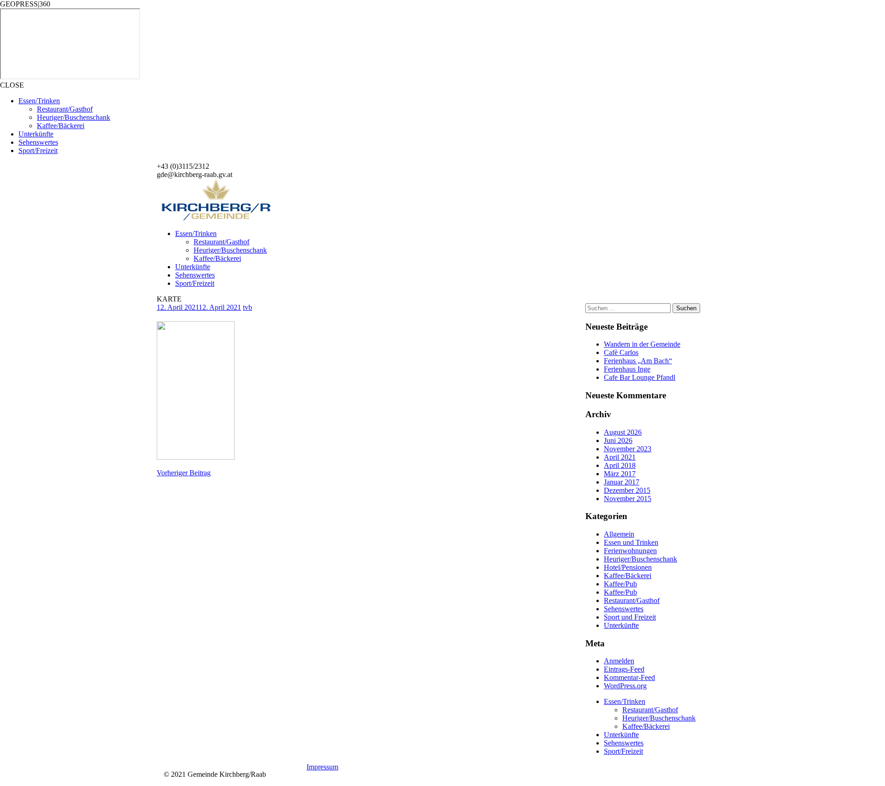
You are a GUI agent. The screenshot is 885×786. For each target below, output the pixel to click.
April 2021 (620, 457)
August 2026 (623, 432)
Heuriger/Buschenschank (73, 117)
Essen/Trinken (39, 101)
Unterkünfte (35, 134)
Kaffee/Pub (620, 584)
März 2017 (620, 474)
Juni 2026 (618, 440)
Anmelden (619, 661)
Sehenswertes (38, 142)
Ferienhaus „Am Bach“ (638, 361)
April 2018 (620, 465)
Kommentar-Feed (629, 677)
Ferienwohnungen (630, 551)
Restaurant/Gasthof (65, 109)
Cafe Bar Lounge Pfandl (639, 377)
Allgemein (619, 534)
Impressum (322, 767)
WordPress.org (625, 686)
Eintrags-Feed (624, 669)
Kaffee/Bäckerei (60, 126)
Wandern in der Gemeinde (642, 344)
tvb (247, 307)
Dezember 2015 (627, 490)
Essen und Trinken (631, 542)
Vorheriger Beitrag (184, 473)
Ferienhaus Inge (627, 369)
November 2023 (627, 449)
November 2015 (627, 498)
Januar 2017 (621, 482)
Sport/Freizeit (38, 150)
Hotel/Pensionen (628, 567)
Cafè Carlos (621, 352)
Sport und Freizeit (630, 617)
